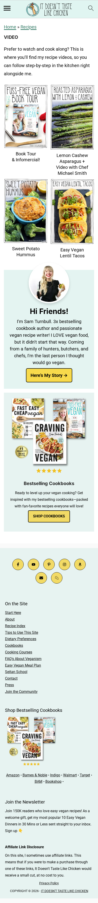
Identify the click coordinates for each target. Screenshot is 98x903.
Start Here (13, 613)
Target (85, 775)
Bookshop (53, 781)
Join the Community (21, 691)
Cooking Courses (18, 652)
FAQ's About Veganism (23, 659)
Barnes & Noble (35, 775)
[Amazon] (80, 564)
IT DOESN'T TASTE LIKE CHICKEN (64, 891)
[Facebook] (18, 564)
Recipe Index (15, 626)
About (10, 619)
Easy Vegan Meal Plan (23, 665)
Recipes (28, 27)
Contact (11, 678)
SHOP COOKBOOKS (49, 516)
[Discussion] (56, 578)
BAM (38, 781)
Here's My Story (46, 375)
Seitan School (16, 672)
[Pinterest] (49, 564)
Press (9, 685)
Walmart (70, 775)
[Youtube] (33, 564)
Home (10, 27)
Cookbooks (14, 645)
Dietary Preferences (20, 639)
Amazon (13, 775)
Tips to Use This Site (21, 632)
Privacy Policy (49, 883)
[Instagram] (64, 564)
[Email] (41, 578)
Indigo (55, 775)
